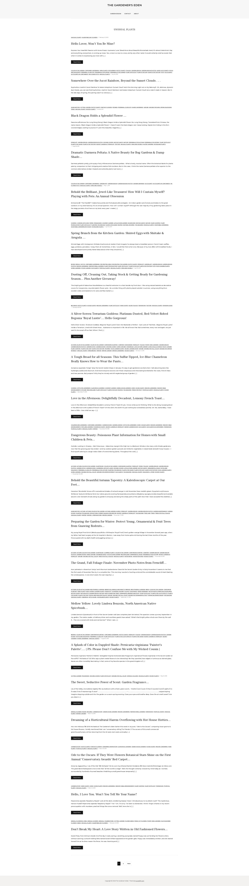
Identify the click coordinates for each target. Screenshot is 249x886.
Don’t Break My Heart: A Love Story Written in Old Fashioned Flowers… (119, 829)
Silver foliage (133, 305)
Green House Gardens (124, 388)
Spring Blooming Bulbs (155, 595)
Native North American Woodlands (160, 591)
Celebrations (109, 821)
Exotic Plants (120, 70)
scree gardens (76, 268)
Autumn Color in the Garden (80, 345)
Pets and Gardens (87, 427)
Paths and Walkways (83, 636)
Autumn (73, 466)
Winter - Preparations (94, 515)
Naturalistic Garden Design (90, 593)
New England (91, 390)
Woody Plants (90, 109)
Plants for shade (76, 144)
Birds (147, 589)
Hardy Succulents (163, 70)
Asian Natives (75, 107)
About (136, 13)
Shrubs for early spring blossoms (160, 107)
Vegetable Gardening (161, 225)
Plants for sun (142, 72)
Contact (127, 13)
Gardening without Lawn (104, 468)
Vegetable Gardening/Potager (81, 226)
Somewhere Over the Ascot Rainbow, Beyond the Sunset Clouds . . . (116, 81)
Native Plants (118, 142)
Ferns (91, 223)
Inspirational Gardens (96, 266)
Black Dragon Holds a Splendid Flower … (98, 116)
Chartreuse (100, 466)
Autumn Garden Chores (113, 511)
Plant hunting (155, 223)
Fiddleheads (98, 223)
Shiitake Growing (129, 225)
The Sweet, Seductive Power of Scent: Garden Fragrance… (110, 682)
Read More (77, 62)
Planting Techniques (98, 225)
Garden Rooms (101, 346)
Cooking (74, 223)
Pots (162, 72)
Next (128, 863)
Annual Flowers (76, 711)
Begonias (74, 305)
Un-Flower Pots (94, 74)
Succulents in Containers (79, 74)
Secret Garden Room (131, 348)
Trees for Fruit (137, 390)
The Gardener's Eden (124, 5)
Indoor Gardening (82, 266)
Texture (117, 144)
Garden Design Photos (148, 70)
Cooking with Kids (83, 223)
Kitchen (83, 390)
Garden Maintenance (160, 511)
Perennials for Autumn (136, 142)
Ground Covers (108, 142)
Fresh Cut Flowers (140, 821)
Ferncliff (74, 142)
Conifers (121, 345)
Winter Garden (107, 350)
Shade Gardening (137, 107)
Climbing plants (109, 552)
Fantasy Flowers (106, 107)
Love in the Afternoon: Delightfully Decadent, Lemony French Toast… (118, 398)
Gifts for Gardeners (84, 388)
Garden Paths (91, 346)
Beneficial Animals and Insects (115, 589)
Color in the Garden (77, 70)
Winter (99, 350)
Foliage (128, 70)
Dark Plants (104, 70)
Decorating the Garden (120, 264)
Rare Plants (124, 305)
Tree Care (147, 513)
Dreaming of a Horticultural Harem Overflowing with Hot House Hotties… (121, 720)
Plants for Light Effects (159, 593)
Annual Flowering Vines (79, 821)
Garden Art (103, 183)
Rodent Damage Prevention (107, 513)
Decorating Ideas (106, 264)
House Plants (91, 305)
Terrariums (142, 305)
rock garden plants (163, 266)
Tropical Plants (104, 268)
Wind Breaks (92, 350)
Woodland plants (160, 144)
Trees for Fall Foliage (162, 513)
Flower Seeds (129, 821)
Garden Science (117, 425)
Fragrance (133, 591)
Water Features (138, 556)
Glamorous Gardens (97, 388)
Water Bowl (128, 556)
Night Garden (167, 346)
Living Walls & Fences (155, 346)
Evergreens (128, 345)
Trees (73, 109)
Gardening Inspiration (109, 746)
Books (73, 264)
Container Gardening (92, 70)
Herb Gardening (143, 591)
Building (89, 711)
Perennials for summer (117, 72)
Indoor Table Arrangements (125, 786)
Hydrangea (130, 346)
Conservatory (97, 711)
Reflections (94, 513)
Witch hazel (93, 597)
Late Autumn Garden (120, 223)
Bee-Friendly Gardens (97, 589)
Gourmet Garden (107, 223)
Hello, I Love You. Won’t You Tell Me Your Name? (104, 794)
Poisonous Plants (99, 427)
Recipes (120, 225)
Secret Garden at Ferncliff (105, 144)
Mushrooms (131, 223)
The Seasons (139, 225)
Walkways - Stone (148, 472)
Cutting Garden (85, 107)
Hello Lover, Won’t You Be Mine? (93, 44)
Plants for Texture (154, 72)
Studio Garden (86, 268)
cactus (82, 264)
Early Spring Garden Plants (95, 591)
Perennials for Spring (102, 72)
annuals (101, 821)
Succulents (168, 72)
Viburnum (85, 597)
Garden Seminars (138, 183)
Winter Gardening (118, 350)
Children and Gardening (79, 425)
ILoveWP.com (140, 881)
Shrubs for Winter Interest (106, 472)
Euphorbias (112, 70)
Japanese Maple (101, 554)
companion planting (111, 345)
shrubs (146, 107)
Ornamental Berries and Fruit (129, 593)
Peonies (115, 107)
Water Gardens (148, 144)
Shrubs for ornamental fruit (138, 595)
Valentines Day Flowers (89, 37)
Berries (127, 589)
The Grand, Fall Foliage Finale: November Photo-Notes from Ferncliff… (118, 563)
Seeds (79, 823)
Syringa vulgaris (132, 676)
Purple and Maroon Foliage (98, 595)
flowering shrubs (118, 591)
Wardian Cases (167, 305)
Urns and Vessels (137, 144)
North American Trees (112, 593)
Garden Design (115, 13)
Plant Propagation (110, 266)
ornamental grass (154, 468)
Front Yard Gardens (152, 345)
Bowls (78, 264)
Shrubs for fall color (151, 348)
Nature (126, 142)
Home (133, 388)
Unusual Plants (76, 37)
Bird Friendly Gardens (138, 589)
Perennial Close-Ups (87, 72)
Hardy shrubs (121, 346)
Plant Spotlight (131, 72)
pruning (107, 348)
